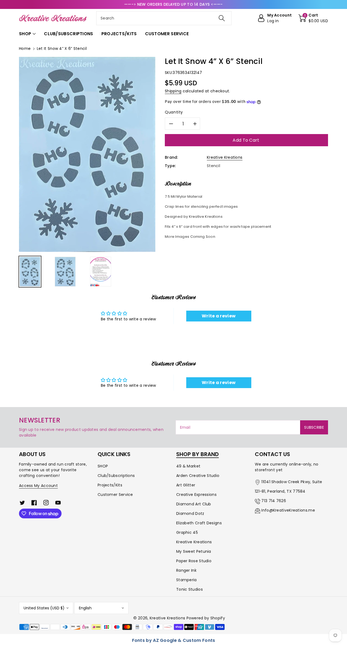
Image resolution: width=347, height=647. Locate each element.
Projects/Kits (110, 485)
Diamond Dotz (190, 513)
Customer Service (115, 494)
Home (25, 48)
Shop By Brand (197, 454)
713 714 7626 (273, 500)
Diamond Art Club (193, 504)
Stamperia (186, 580)
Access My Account (38, 485)
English (85, 608)
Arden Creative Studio (197, 475)
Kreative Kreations (224, 157)
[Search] (221, 18)
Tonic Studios (189, 589)
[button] (313, 18)
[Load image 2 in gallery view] (65, 271)
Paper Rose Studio (193, 561)
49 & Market (188, 466)
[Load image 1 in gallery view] (30, 271)
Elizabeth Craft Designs (199, 523)
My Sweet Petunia (193, 551)
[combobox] (164, 18)
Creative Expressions (196, 494)
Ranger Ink (186, 570)
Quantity (174, 112)
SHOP (103, 466)
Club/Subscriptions (116, 475)
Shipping (173, 91)
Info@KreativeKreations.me (288, 510)
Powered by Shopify (206, 618)
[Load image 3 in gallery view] (100, 271)
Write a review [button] (219, 316)
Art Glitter (185, 485)
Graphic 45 (187, 532)
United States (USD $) (44, 608)
